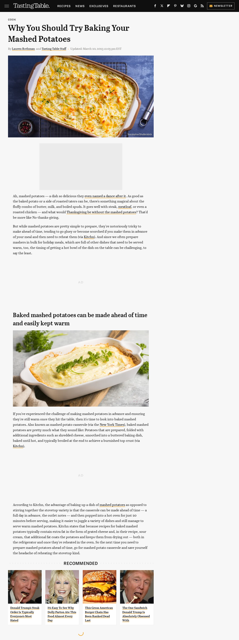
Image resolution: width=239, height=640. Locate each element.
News (80, 6)
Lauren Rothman (23, 48)
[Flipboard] (168, 6)
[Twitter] (162, 6)
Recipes (64, 6)
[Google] (195, 6)
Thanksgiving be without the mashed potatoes (101, 212)
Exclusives (98, 6)
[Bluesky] (182, 6)
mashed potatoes (112, 504)
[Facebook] (155, 6)
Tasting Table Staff (54, 48)
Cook (12, 19)
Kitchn (89, 236)
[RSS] (202, 6)
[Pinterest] (175, 6)
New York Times (112, 424)
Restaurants (124, 6)
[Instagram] (189, 6)
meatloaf (124, 206)
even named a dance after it (105, 196)
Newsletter (223, 5)
